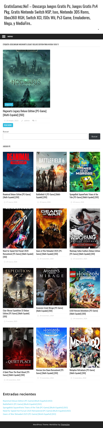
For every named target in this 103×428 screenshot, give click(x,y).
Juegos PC (8, 104)
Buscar (6, 131)
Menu (10, 36)
